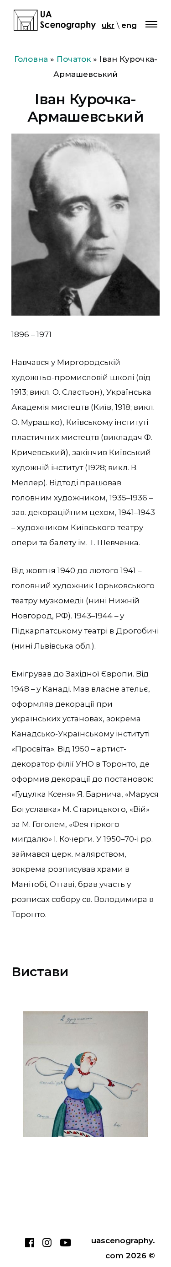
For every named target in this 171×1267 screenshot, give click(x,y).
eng (129, 25)
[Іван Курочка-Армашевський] (85, 1074)
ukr (108, 25)
